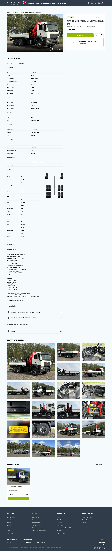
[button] (89, 3)
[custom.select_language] (103, 3)
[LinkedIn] (97, 548)
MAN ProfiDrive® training (39, 530)
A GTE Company (24, 547)
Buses (8, 530)
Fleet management (37, 525)
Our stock (8, 12)
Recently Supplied (87, 517)
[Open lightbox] (31, 361)
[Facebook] (95, 548)
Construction (61, 525)
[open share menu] (96, 35)
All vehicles (31, 3)
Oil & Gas (59, 520)
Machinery (10, 533)
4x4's (8, 528)
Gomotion (58, 547)
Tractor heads (11, 517)
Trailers (9, 525)
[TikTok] (104, 548)
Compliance (41, 547)
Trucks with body (15, 12)
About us (58, 3)
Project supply (36, 522)
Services (35, 514)
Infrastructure (61, 533)
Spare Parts (39, 3)
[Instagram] (99, 548)
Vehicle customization (38, 528)
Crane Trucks (22, 12)
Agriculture (60, 530)
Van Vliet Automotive (16, 3)
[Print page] (101, 35)
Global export (36, 520)
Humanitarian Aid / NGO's (64, 528)
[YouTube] (102, 548)
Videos (84, 522)
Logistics (59, 522)
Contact (64, 3)
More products (99, 464)
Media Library (87, 514)
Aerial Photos (86, 520)
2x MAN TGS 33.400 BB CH (15, 487)
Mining (59, 517)
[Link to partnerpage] (102, 542)
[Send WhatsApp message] (73, 42)
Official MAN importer (49, 3)
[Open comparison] (95, 3)
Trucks (9, 522)
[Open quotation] (99, 3)
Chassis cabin (11, 520)
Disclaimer (47, 547)
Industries (61, 514)
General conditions (33, 547)
